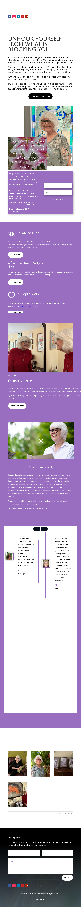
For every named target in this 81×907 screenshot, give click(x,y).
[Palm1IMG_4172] (40, 776)
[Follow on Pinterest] (22, 16)
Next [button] (36, 529)
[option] (22, 556)
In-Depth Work (27, 294)
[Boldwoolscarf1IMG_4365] (17, 806)
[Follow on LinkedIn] (18, 16)
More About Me (17, 406)
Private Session (27, 233)
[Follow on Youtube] (26, 16)
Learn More (16, 255)
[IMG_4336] (63, 775)
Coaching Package (30, 263)
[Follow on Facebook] (9, 16)
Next (70, 814)
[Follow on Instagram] (14, 16)
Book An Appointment (40, 96)
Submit (67, 877)
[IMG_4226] (17, 775)
